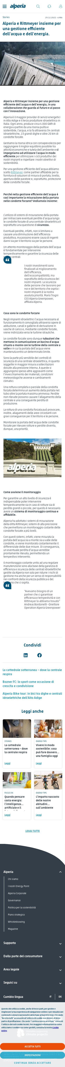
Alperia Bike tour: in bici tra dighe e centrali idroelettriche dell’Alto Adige (32, 696)
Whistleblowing (16, 921)
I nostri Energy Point (18, 886)
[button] (25, 655)
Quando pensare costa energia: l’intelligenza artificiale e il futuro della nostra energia (16, 805)
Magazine (13, 928)
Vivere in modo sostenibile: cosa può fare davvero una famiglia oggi (47, 750)
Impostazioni (33, 1055)
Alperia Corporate (17, 893)
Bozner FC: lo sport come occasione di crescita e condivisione (28, 684)
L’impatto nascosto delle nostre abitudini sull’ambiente (47, 802)
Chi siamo (13, 879)
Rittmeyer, (17, 172)
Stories (6, 17)
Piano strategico (16, 914)
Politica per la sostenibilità (22, 907)
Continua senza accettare (32, 1062)
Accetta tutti (33, 1046)
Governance (14, 900)
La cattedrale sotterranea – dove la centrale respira (16, 748)
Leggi (7, 763)
